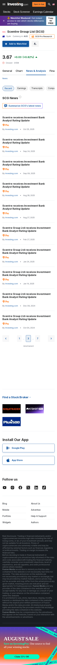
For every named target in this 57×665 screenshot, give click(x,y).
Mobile (5, 509)
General (7, 70)
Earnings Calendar (43, 12)
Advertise (36, 509)
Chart (19, 70)
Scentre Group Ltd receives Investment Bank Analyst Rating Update (26, 229)
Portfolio (6, 516)
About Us (35, 503)
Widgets (6, 522)
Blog (4, 503)
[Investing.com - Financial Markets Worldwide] (18, 4)
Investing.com (11, 129)
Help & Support (38, 516)
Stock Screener (21, 12)
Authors (35, 522)
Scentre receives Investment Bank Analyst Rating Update (23, 119)
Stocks (6, 12)
